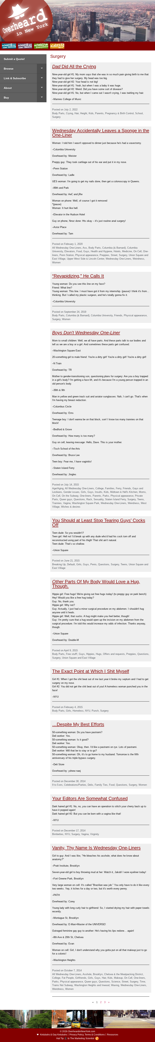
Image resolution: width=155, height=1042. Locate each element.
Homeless (78, 710)
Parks (106, 495)
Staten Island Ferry (115, 499)
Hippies (90, 654)
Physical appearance (86, 255)
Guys (86, 251)
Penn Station (67, 255)
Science (115, 981)
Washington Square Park (85, 503)
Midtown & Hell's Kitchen (123, 492)
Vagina (67, 503)
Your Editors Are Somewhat (80, 798)
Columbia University (102, 315)
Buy (6, 97)
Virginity (94, 834)
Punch (95, 710)
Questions (79, 499)
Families (109, 488)
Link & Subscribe (15, 78)
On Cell (137, 251)
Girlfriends (80, 977)
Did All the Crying (74, 66)
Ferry (118, 488)
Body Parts (58, 113)
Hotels (117, 251)
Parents (99, 113)
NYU (87, 710)
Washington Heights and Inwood (91, 985)
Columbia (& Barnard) (114, 247)
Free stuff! (71, 654)
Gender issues (71, 492)
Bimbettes (57, 834)
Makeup (118, 977)
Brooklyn (98, 974)
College (99, 488)
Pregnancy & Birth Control (119, 113)
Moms (142, 492)
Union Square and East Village (78, 657)
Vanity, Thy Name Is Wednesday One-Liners (96, 847)
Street (114, 255)
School (139, 113)
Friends (118, 315)
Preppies (104, 255)
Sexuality (99, 499)
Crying (69, 113)
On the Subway (70, 495)
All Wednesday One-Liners (66, 247)
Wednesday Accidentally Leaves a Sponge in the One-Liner (100, 133)
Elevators (69, 251)
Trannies (57, 503)
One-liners (85, 495)
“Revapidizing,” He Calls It (78, 275)
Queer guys (66, 499)
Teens (140, 499)
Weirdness (138, 258)
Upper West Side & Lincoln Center (85, 258)
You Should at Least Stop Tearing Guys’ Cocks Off (98, 522)
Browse (8, 68)
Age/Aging (58, 488)
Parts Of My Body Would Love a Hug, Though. (96, 584)
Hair (76, 113)
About (8, 87)
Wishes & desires (70, 506)
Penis (93, 564)
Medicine (127, 251)
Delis (90, 784)
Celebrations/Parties (75, 784)
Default (71, 564)
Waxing (115, 985)
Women (56, 262)
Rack (89, 499)
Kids (91, 113)
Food (79, 251)
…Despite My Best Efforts (78, 724)
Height (83, 113)
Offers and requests (114, 654)
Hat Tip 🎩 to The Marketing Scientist (75, 1038)
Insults (98, 492)
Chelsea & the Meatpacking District (123, 974)
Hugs (99, 654)
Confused (118, 798)
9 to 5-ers (57, 784)
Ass (85, 247)
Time (142, 981)
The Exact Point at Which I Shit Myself (90, 671)
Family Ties (101, 784)
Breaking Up (59, 564)
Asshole (87, 974)
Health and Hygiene (101, 251)
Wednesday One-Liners (118, 258)
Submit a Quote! (14, 58)
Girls (83, 492)
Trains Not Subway (62, 985)
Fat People (68, 977)
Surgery (56, 117)
